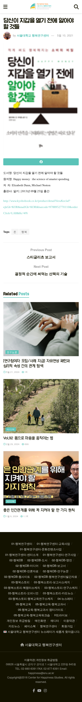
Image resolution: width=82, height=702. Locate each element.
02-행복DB (16, 560)
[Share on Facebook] (41, 161)
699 (26, 444)
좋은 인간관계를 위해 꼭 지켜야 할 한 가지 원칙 (39, 510)
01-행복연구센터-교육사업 (53, 544)
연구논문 (12, 352)
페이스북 (30, 626)
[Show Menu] (5, 6)
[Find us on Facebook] (34, 690)
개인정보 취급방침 (18, 620)
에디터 (55, 620)
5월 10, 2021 (65, 35)
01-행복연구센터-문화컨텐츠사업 (41, 549)
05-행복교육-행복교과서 (50, 604)
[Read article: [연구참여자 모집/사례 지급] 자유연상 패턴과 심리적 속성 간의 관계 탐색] (41, 329)
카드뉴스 (14, 626)
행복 (24, 231)
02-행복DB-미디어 (27, 565)
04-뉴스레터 (65, 598)
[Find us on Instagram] (45, 690)
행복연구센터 (48, 626)
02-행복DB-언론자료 (25, 571)
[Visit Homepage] (41, 6)
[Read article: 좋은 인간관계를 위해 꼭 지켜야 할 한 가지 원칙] (41, 478)
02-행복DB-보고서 (54, 565)
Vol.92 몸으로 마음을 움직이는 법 (28, 438)
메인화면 (40, 620)
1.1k (25, 516)
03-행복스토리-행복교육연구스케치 (31, 598)
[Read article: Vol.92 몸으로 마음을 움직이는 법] (41, 406)
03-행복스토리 (20, 582)
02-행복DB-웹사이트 (17, 576)
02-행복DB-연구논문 (56, 571)
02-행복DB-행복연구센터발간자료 (55, 576)
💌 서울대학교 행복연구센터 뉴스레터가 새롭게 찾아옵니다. (41, 631)
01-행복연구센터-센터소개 (21, 554)
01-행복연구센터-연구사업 (59, 554)
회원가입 (67, 626)
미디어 (11, 429)
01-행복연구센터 (21, 544)
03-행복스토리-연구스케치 (61, 587)
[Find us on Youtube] (39, 690)
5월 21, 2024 (12, 372)
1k (26, 372)
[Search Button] (76, 6)
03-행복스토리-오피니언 (23, 593)
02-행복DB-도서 (37, 560)
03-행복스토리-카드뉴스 (58, 593)
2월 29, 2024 (12, 444)
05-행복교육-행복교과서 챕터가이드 (40, 609)
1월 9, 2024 (11, 516)
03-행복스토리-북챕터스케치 (22, 587)
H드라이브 (61, 615)
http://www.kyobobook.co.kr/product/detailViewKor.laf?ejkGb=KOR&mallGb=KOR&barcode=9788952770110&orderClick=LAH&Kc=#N (40, 207)
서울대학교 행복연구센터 (33, 35)
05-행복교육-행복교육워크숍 (32, 615)
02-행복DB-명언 (62, 560)
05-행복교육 (23, 604)
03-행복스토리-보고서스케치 (52, 582)
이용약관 (69, 620)
